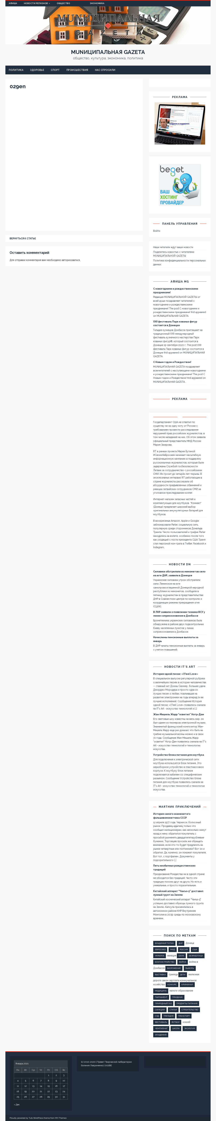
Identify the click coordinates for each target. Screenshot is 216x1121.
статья (173, 1010)
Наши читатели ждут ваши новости (173, 247)
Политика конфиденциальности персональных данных (179, 262)
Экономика (97, 3)
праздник (177, 997)
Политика (16, 70)
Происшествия (77, 70)
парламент (161, 997)
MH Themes (60, 1118)
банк (181, 956)
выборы (189, 968)
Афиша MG (180, 281)
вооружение (174, 968)
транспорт (184, 1016)
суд (157, 1016)
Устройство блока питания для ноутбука (178, 755)
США (195, 949)
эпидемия (161, 1035)
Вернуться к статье (23, 238)
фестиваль (161, 1022)
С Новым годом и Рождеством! (172, 362)
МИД (172, 949)
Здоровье (37, 70)
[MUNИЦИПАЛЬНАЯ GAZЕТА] (108, 42)
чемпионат (161, 1028)
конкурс (172, 984)
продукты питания (186, 1003)
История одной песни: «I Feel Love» (175, 674)
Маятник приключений (180, 806)
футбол (176, 1022)
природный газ (163, 1003)
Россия (184, 949)
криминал (187, 984)
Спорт (55, 70)
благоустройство (164, 962)
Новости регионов (36, 3)
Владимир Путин (164, 943)
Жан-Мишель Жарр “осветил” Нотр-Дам (178, 714)
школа (176, 1028)
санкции (160, 1010)
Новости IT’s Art (179, 666)
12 (25, 1086)
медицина (161, 991)
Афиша (13, 3)
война (182, 962)
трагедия (168, 1016)
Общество (63, 3)
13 (33, 1086)
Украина (159, 956)
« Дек (17, 1104)
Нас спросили (105, 70)
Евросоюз (160, 949)
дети (182, 974)
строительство (190, 1010)
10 (64, 1080)
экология (189, 1028)
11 (18, 1086)
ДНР (181, 943)
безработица (196, 956)
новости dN (180, 564)
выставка (160, 974)
